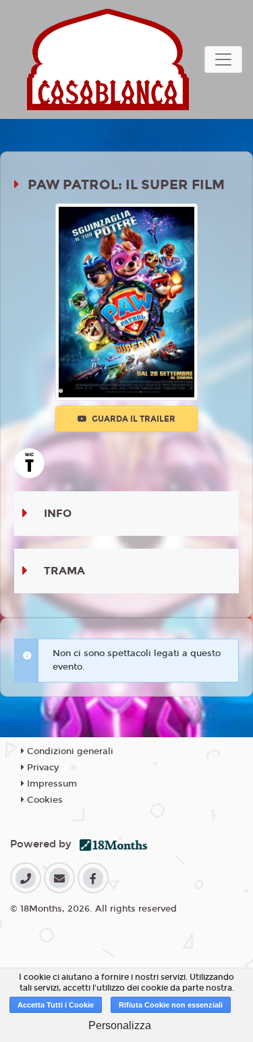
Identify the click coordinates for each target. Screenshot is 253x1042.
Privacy (41, 767)
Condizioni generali (68, 751)
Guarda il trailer (132, 419)
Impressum (50, 783)
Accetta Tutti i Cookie (56, 1005)
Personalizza (119, 1025)
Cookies (43, 800)
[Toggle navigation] (223, 59)
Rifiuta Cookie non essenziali (171, 1005)
